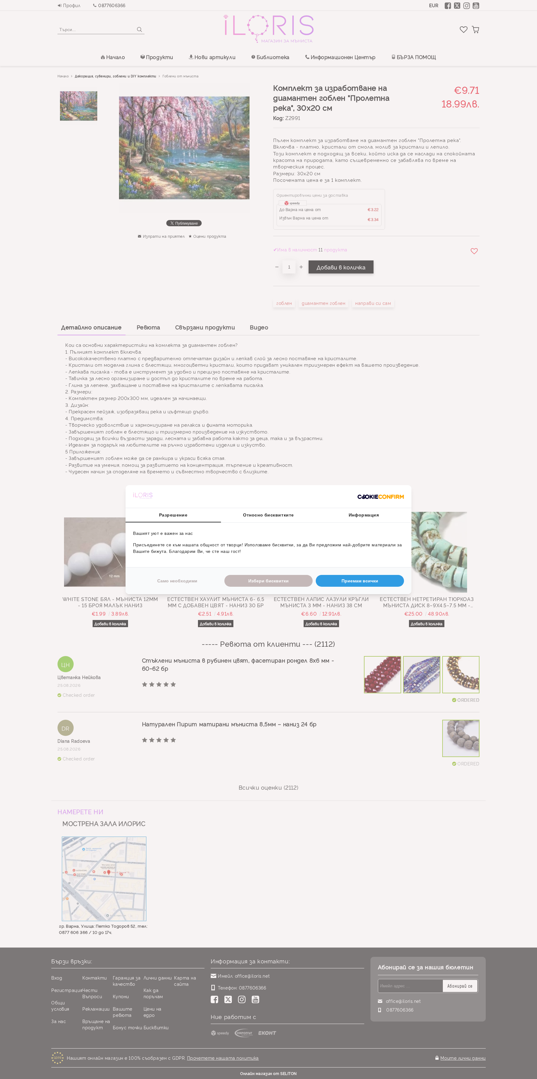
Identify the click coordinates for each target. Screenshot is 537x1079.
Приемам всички (360, 580)
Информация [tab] (364, 514)
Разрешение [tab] (173, 514)
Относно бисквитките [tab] (268, 514)
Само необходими (177, 580)
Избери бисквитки (268, 580)
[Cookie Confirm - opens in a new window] (380, 496)
